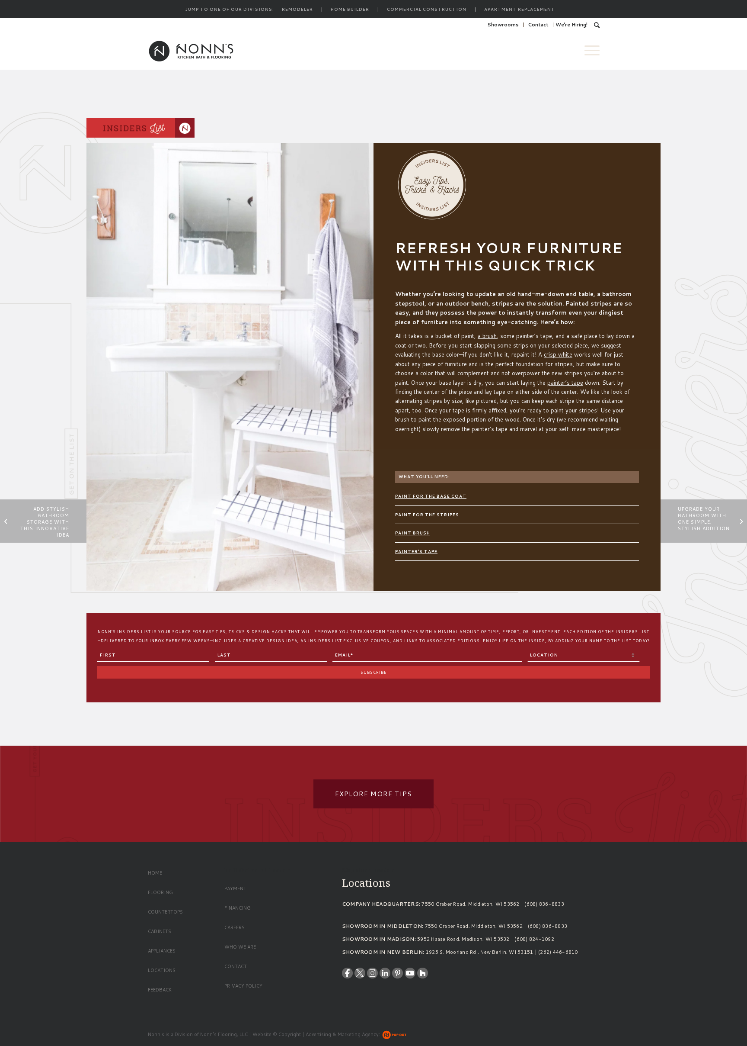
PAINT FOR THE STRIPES (427, 515)
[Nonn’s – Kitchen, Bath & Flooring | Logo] (191, 50)
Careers (234, 927)
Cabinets (159, 931)
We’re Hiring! (571, 24)
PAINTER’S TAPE (416, 551)
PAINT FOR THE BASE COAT (430, 496)
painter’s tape (565, 382)
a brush (487, 336)
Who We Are (240, 946)
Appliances (162, 950)
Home (155, 872)
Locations (162, 970)
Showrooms (503, 24)
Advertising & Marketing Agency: (343, 1034)
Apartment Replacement (519, 9)
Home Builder (350, 9)
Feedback (160, 989)
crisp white (558, 354)
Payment (235, 888)
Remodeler (297, 9)
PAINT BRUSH (412, 533)
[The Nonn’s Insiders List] (140, 129)
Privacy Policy (243, 985)
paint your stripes (574, 410)
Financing (237, 907)
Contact (538, 24)
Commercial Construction (426, 9)
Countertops (165, 911)
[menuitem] (503, 25)
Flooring (160, 892)
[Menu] (589, 50)
